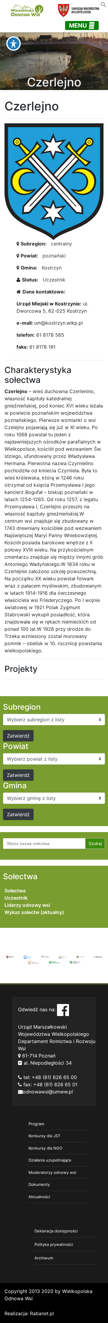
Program (36, 1123)
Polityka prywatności (53, 1244)
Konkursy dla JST (44, 1135)
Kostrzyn (52, 268)
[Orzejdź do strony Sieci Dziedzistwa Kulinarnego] (27, 957)
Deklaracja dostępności (56, 1230)
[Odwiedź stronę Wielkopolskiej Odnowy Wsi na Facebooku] (63, 1009)
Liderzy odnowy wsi (27, 905)
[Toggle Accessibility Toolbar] (13, 43)
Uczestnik (54, 280)
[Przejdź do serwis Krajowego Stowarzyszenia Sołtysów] (75, 962)
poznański (54, 256)
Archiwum (43, 1257)
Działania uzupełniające (49, 1160)
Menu (78, 25)
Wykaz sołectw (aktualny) (34, 912)
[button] (103, 4)
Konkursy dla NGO (45, 1148)
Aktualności (39, 1196)
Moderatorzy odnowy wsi (52, 1172)
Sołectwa (15, 891)
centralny (61, 244)
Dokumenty (39, 1184)
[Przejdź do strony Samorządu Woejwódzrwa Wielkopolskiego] (10, 957)
